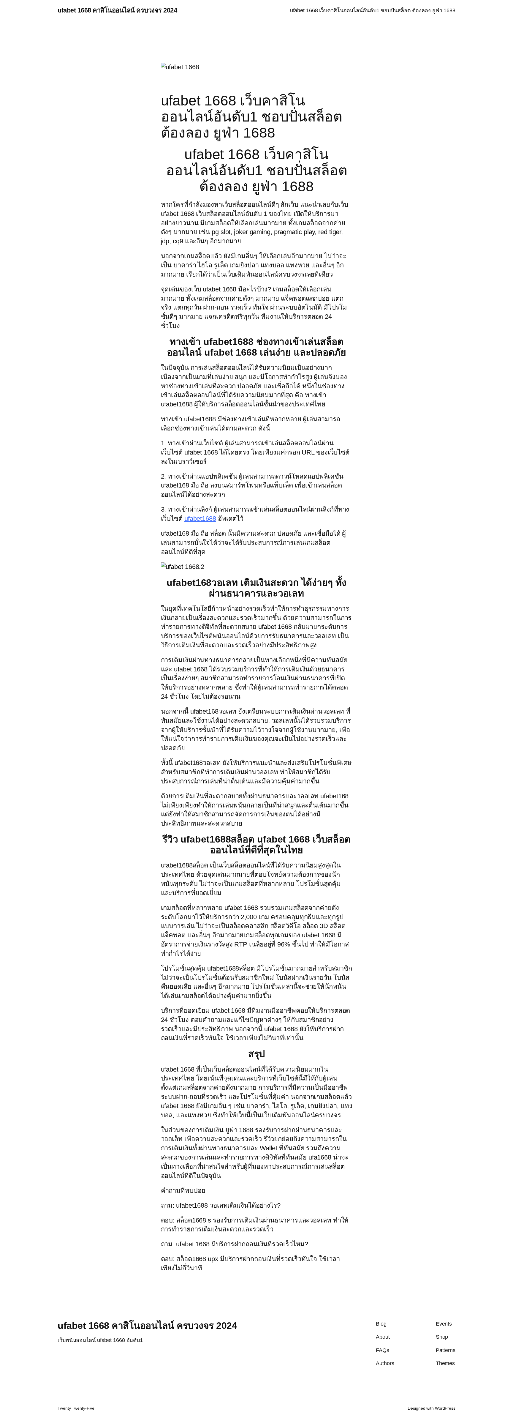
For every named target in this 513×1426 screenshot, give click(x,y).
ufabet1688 (200, 518)
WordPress (445, 1408)
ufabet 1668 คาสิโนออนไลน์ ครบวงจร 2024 (117, 10)
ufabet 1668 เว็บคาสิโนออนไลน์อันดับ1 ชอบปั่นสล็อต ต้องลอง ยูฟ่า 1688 (372, 10)
